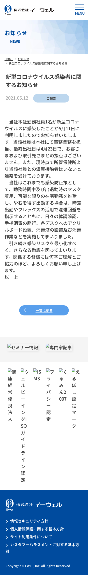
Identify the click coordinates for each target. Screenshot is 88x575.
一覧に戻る (44, 310)
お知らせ (23, 59)
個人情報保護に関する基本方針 (37, 529)
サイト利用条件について (31, 536)
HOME (9, 59)
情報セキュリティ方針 (29, 521)
